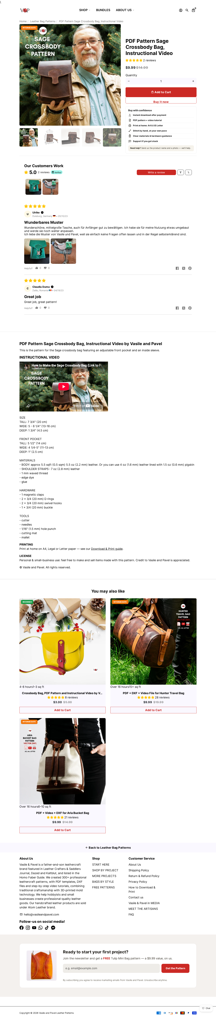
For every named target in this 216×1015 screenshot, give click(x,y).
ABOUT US (124, 10)
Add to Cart (62, 710)
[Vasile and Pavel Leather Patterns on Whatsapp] (40, 927)
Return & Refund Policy (144, 876)
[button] (134, 60)
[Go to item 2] (50, 187)
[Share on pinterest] (190, 269)
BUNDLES (103, 10)
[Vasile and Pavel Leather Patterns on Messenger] (53, 927)
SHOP (83, 10)
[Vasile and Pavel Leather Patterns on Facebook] (21, 927)
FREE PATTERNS (103, 887)
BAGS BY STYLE (103, 881)
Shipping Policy (139, 870)
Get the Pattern (175, 968)
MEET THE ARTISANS (143, 908)
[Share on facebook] (177, 268)
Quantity (131, 75)
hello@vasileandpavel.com (39, 914)
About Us (135, 864)
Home (23, 21)
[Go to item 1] (33, 187)
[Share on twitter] (183, 268)
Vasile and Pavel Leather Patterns (56, 1013)
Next (116, 75)
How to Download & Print (142, 889)
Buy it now (161, 101)
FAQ (131, 914)
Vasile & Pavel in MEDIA (144, 903)
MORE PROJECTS (104, 876)
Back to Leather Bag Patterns (108, 847)
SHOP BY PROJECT (105, 870)
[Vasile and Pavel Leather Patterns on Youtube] (34, 927)
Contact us (136, 897)
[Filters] (180, 172)
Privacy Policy (138, 881)
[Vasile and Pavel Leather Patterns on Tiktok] (47, 927)
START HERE (100, 864)
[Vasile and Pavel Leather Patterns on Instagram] (28, 927)
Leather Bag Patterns (42, 21)
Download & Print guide (107, 548)
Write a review (156, 172)
